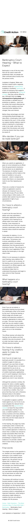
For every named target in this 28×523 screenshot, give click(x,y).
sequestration (18, 86)
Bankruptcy (5, 507)
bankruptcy (20, 88)
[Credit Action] (9, 32)
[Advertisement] (14, 15)
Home (4, 503)
